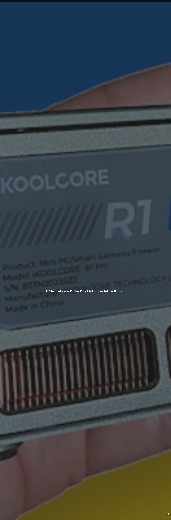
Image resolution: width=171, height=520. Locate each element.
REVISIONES (93, 287)
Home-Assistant (78, 287)
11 (85, 288)
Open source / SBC (86, 287)
